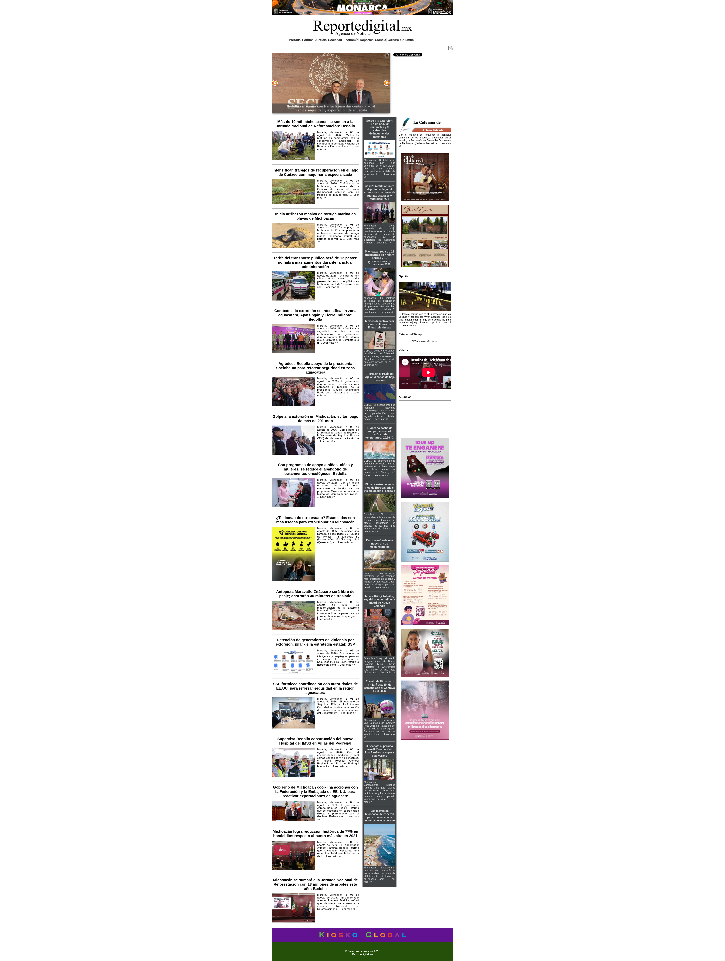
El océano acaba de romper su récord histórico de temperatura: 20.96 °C (379, 432)
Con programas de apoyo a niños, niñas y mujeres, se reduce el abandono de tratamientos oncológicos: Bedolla (315, 469)
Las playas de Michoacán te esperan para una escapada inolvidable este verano (379, 815)
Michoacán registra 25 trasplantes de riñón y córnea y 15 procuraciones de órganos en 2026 (379, 258)
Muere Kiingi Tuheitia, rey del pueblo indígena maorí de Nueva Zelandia (379, 601)
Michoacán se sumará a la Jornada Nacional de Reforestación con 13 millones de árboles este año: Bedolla (315, 884)
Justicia (321, 40)
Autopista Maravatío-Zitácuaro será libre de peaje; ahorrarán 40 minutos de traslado (315, 593)
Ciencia (380, 40)
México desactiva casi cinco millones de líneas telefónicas (379, 324)
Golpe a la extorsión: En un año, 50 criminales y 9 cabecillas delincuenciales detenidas (379, 128)
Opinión (404, 276)
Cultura (393, 40)
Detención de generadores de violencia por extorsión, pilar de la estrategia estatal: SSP (315, 642)
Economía (350, 40)
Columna (407, 40)
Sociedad (335, 40)
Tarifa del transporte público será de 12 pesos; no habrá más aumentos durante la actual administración (315, 262)
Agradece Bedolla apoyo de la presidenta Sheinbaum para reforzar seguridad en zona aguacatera (315, 368)
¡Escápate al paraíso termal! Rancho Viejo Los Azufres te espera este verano (379, 750)
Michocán (432, 341)
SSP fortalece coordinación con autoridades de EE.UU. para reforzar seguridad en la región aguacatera (315, 688)
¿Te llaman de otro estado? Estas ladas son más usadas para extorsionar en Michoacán (315, 520)
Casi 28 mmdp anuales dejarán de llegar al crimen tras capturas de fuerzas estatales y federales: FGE (379, 192)
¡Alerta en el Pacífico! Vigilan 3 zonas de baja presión (379, 377)
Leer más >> (332, 287)
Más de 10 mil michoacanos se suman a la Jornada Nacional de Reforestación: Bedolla (315, 124)
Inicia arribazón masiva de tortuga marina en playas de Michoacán (315, 216)
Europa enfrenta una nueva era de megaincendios (379, 543)
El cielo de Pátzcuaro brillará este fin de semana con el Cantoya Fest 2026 (379, 686)
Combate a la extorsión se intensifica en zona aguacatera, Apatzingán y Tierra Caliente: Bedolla (315, 315)
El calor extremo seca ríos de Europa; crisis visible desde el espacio (379, 487)
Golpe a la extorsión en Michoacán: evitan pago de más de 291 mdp (315, 418)
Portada (295, 40)
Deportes (366, 40)
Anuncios (405, 397)
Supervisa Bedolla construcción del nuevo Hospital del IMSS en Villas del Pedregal (315, 741)
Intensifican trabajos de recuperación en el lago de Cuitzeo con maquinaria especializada (315, 172)
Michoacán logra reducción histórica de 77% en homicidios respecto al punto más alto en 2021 (315, 833)
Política (307, 40)
